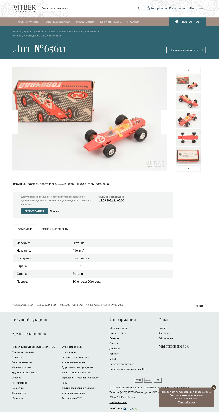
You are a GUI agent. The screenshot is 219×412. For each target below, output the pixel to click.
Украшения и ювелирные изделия (80, 377)
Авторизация (159, 8)
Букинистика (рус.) (72, 346)
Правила (133, 22)
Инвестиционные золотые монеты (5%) (33, 346)
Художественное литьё (24, 372)
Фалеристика (19, 393)
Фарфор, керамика (22, 362)
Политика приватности (122, 363)
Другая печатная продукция (77, 367)
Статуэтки (17, 357)
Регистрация (177, 8)
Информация (123, 319)
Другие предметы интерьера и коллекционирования (53, 31)
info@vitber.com (118, 402)
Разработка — (116, 408)
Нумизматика (19, 382)
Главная (17, 31)
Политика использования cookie (127, 369)
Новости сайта (118, 333)
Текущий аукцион (29, 319)
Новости (163, 327)
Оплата (114, 343)
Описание (25, 229)
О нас (113, 358)
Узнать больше (186, 402)
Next (164, 122)
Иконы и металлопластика (77, 372)
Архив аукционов (29, 333)
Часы (64, 382)
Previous (15, 122)
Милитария (18, 398)
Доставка (115, 348)
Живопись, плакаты (23, 351)
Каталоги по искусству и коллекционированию (75, 359)
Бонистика (18, 387)
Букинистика (69, 351)
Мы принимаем (118, 327)
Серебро (16, 377)
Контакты (115, 353)
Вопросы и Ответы (54, 229)
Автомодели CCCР (34, 35)
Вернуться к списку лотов (184, 50)
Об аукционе (165, 338)
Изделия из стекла (22, 367)
